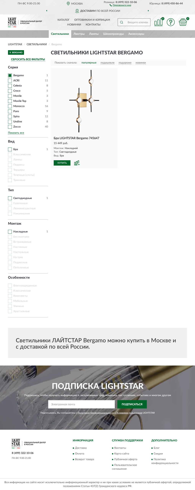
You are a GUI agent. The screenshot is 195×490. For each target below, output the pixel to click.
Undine (17, 121)
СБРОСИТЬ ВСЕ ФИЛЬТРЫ (28, 59)
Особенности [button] (19, 277)
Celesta (17, 85)
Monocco (19, 106)
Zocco (17, 126)
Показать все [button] (16, 133)
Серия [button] (13, 67)
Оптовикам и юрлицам (92, 20)
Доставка (81, 448)
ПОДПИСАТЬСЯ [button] (132, 404)
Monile (17, 96)
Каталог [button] (64, 20)
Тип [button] (11, 190)
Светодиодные (22, 198)
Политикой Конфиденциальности (96, 413)
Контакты (93, 24)
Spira (16, 116)
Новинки (74, 24)
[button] (120, 5)
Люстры (79, 34)
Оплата (79, 453)
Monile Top (19, 101)
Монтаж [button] (14, 223)
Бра (15, 149)
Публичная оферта (125, 459)
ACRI (16, 80)
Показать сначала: (66, 62)
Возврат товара (84, 459)
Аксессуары (136, 34)
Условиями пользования (129, 413)
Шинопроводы (113, 34)
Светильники (60, 34)
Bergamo (18, 75)
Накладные (20, 231)
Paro (16, 111)
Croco (16, 91)
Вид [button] (11, 141)
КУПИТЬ (62, 163)
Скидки (158, 453)
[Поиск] (121, 22)
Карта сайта (121, 453)
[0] (183, 22)
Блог (157, 448)
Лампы (94, 34)
